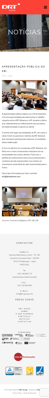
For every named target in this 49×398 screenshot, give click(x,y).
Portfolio (24, 316)
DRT (29, 220)
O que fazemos (24, 314)
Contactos (24, 322)
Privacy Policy (17, 393)
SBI (37, 220)
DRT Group (23, 390)
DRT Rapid (24, 309)
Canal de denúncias (29, 393)
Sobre (24, 311)
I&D (33, 220)
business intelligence (18, 220)
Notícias (24, 319)
